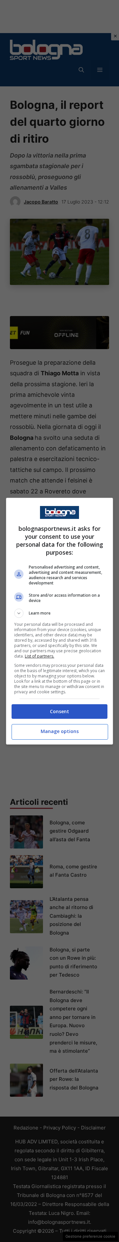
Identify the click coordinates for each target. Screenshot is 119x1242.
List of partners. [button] (39, 656)
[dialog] (59, 621)
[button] (59, 613)
